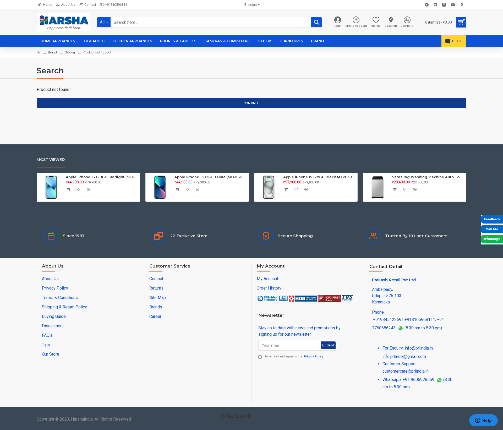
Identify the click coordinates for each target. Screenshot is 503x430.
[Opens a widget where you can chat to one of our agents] (483, 420)
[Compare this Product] (89, 189)
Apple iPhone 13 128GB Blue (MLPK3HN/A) (210, 177)
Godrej (70, 52)
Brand (52, 52)
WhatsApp (492, 239)
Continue (252, 103)
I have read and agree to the (293, 356)
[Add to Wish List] (79, 189)
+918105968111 (419, 319)
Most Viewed (51, 159)
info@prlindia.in (419, 348)
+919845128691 (388, 319)
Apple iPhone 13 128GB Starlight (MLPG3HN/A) (102, 177)
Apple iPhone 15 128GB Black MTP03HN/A (319, 177)
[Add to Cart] (69, 189)
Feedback (492, 219)
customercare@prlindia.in (405, 371)
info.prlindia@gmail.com (404, 356)
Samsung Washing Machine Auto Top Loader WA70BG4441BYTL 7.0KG (428, 177)
